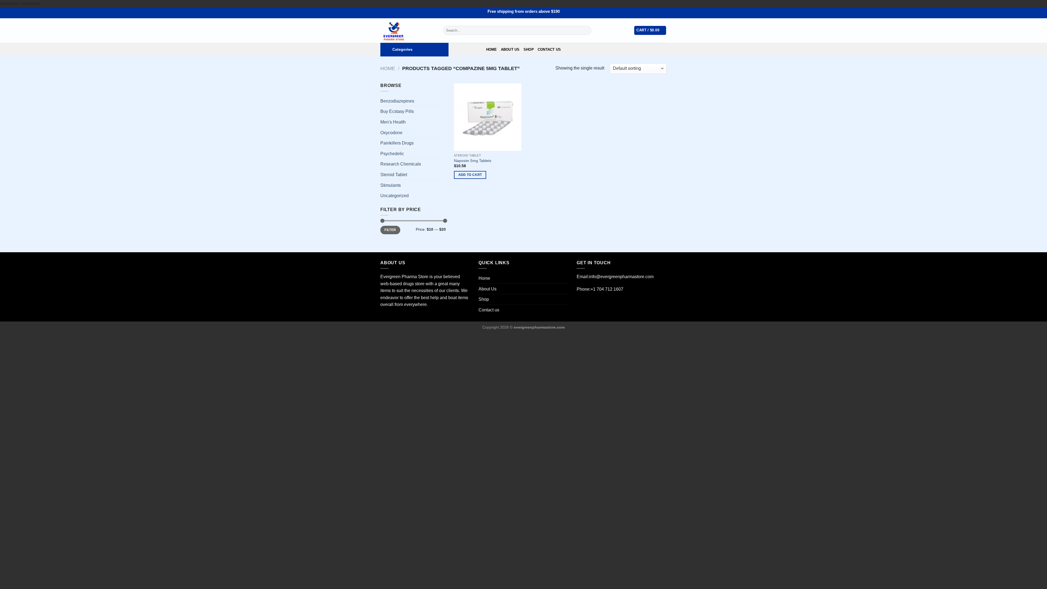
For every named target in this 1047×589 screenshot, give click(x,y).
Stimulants (390, 185)
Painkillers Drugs (397, 143)
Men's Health (393, 122)
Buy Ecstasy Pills (397, 111)
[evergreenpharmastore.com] (407, 30)
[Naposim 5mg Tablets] (487, 117)
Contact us (549, 49)
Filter (390, 230)
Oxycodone (391, 132)
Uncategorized (394, 195)
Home (491, 49)
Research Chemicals (400, 164)
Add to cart (470, 174)
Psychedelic (392, 153)
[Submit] (586, 30)
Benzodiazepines (397, 101)
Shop (529, 49)
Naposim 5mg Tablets (472, 160)
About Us (510, 49)
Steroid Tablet (393, 174)
